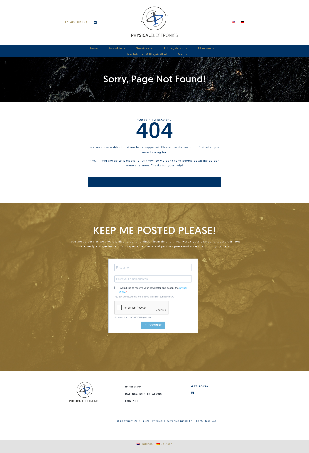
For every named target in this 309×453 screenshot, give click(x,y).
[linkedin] (95, 22)
